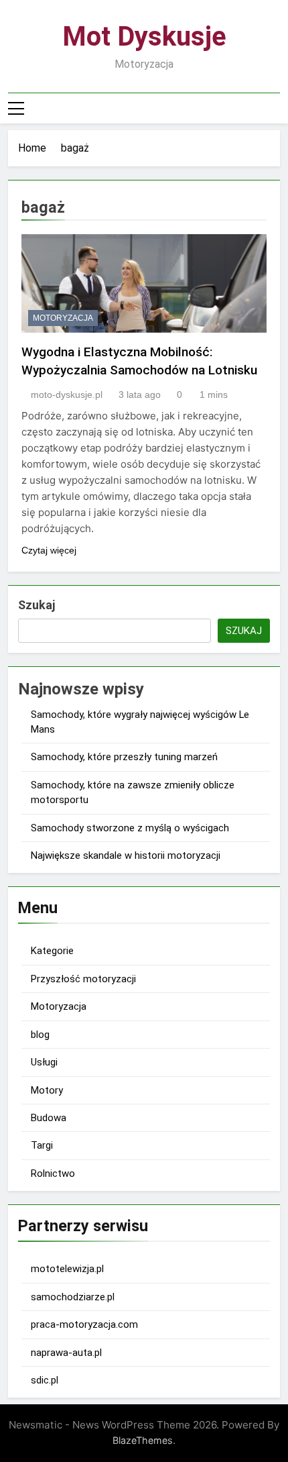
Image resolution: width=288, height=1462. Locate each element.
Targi (42, 1145)
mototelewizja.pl (67, 1269)
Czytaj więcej (48, 550)
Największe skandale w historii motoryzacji (125, 855)
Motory (47, 1090)
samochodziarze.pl (73, 1297)
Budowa (48, 1118)
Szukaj (36, 605)
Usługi (44, 1062)
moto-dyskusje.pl (66, 394)
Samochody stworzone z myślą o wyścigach (130, 828)
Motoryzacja (63, 318)
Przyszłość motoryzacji (83, 979)
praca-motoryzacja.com (84, 1324)
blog (40, 1035)
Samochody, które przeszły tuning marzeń (124, 757)
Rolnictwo (53, 1173)
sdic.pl (44, 1380)
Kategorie (52, 951)
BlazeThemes (143, 1440)
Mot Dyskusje (144, 36)
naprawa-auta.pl (66, 1353)
